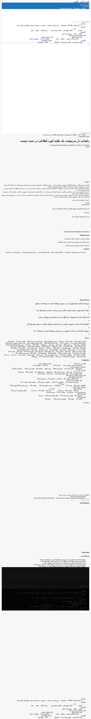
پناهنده (36, 345)
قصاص (62, 39)
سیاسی (80, 30)
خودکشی (46, 346)
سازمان (83, 8)
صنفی (34, 350)
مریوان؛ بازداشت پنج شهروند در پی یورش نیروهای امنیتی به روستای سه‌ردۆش (62, 303)
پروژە (51, 345)
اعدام (11, 341)
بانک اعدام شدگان (77, 37)
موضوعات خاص (67, 34)
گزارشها (83, 32)
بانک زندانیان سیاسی (47, 37)
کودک (20, 351)
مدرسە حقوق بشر (51, 355)
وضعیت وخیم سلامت (46, 356)
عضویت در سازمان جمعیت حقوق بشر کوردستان (31, 25)
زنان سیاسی (32, 348)
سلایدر (84, 350)
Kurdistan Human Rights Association (62, 145)
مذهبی (37, 30)
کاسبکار (56, 42)
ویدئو (34, 356)
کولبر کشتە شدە (77, 42)
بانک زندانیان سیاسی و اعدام (77, 35)
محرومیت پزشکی (22, 353)
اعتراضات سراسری (34, 341)
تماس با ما (76, 8)
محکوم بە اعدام (45, 39)
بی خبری (68, 345)
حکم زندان (57, 346)
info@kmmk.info (84, 586)
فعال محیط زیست (56, 30)
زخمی (56, 348)
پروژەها (44, 345)
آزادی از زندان (80, 341)
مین (58, 356)
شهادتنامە (40, 42)
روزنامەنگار (44, 30)
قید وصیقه (49, 351)
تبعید (28, 345)
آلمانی (82, 1)
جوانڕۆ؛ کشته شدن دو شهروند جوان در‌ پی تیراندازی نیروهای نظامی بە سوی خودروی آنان (58, 324)
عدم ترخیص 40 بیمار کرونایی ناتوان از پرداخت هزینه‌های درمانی (70, 208)
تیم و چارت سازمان (66, 8)
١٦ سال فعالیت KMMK (75, 25)
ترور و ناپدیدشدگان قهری (15, 345)
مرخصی (22, 355)
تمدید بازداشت (80, 346)
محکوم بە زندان (34, 39)
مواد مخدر (81, 356)
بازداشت (83, 27)
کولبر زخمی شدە (66, 42)
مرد (14, 355)
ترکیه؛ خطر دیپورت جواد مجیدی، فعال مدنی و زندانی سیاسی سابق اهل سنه (62, 310)
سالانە (75, 34)
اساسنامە (63, 25)
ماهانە (80, 34)
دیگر (32, 30)
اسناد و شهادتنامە (46, 40)
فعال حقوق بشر (68, 30)
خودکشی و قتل (34, 346)
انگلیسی (76, 1)
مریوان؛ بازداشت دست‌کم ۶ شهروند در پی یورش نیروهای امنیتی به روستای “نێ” (61, 331)
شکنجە (63, 350)
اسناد (46, 42)
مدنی (74, 28)
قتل (67, 351)
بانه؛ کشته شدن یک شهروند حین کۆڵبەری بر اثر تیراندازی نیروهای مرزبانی (63, 317)
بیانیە (59, 345)
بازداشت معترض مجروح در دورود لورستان (77, 245)
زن (48, 348)
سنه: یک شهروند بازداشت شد (80, 216)
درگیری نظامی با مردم (18, 346)
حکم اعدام (68, 346)
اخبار (87, 136)
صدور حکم (43, 350)
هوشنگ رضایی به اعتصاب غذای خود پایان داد (76, 238)
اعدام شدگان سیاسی (72, 39)
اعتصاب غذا (21, 341)
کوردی (87, 1)
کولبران (83, 40)
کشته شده (29, 351)
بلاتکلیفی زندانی (80, 345)
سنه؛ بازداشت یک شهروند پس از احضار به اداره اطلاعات (73, 242)
